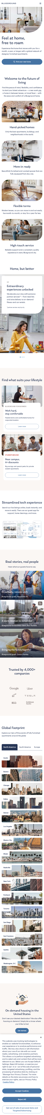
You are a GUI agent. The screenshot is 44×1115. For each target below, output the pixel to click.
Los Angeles (7, 826)
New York (6, 881)
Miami (5, 854)
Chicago (6, 785)
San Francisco (8, 936)
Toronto (6, 909)
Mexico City (7, 840)
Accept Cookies (22, 1091)
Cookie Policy (8, 1082)
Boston (6, 772)
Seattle (6, 950)
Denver (6, 813)
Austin (5, 758)
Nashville (6, 868)
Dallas (5, 799)
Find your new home (23, 62)
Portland (6, 895)
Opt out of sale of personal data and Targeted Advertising (22, 1109)
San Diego (7, 922)
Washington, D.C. (9, 963)
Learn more (22, 426)
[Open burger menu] (40, 3)
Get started (22, 1031)
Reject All (22, 1099)
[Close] (41, 1037)
